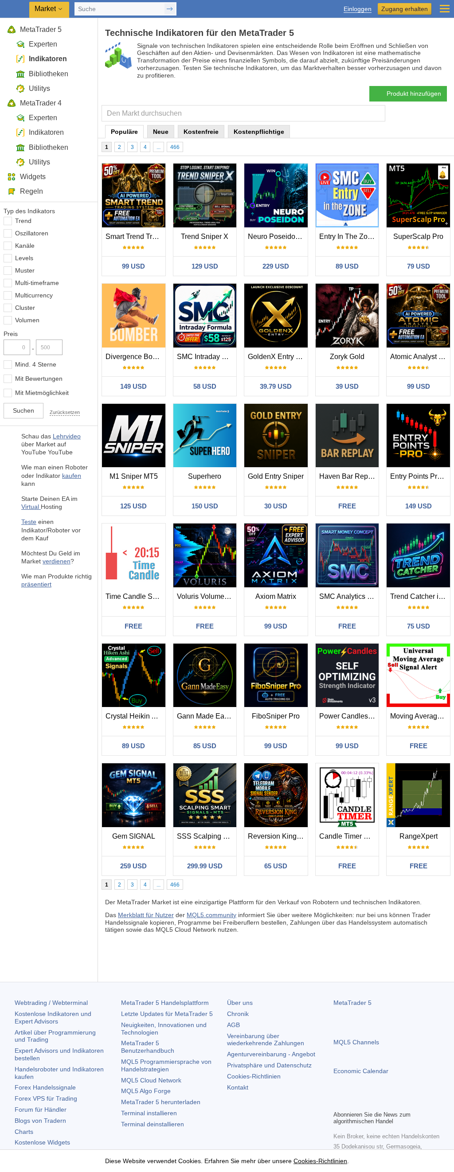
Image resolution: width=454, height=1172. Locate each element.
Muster (25, 270)
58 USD (204, 386)
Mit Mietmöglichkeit (42, 392)
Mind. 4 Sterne (35, 364)
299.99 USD (205, 866)
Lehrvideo (67, 436)
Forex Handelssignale (45, 1087)
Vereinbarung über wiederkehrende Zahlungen (265, 1039)
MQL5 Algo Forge (146, 1090)
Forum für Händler (41, 1109)
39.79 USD (276, 386)
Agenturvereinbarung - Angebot (271, 1054)
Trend (23, 220)
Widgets (33, 176)
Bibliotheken (48, 74)
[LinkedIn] (395, 1102)
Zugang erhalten (404, 8)
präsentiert (36, 584)
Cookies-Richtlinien (254, 1076)
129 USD (205, 266)
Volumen (27, 320)
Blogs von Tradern (40, 1120)
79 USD (418, 266)
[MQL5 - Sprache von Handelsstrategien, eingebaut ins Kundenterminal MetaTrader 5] (15, 9)
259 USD (133, 866)
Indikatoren (48, 59)
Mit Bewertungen (39, 378)
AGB (233, 1024)
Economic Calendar (360, 1070)
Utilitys (39, 88)
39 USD (347, 386)
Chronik (238, 1013)
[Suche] (377, 113)
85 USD (204, 746)
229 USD (275, 266)
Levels (24, 258)
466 (175, 147)
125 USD (133, 506)
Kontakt (237, 1087)
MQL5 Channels (356, 1042)
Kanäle (25, 245)
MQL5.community (211, 914)
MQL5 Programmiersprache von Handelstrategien (166, 1065)
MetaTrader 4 (41, 103)
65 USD (275, 866)
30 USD (275, 506)
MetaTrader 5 (41, 29)
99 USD (133, 266)
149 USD (133, 386)
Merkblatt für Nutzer (146, 914)
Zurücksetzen (65, 412)
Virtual (31, 506)
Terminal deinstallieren (152, 1124)
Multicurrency (34, 295)
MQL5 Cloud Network (151, 1080)
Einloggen (358, 9)
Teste (28, 521)
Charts (24, 1131)
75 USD (418, 626)
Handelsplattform (165, 1002)
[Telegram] (353, 1102)
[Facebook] (338, 1102)
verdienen (56, 561)
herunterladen (160, 1102)
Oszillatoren (31, 233)
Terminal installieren (149, 1113)
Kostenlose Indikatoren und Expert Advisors (53, 1017)
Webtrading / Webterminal (51, 1002)
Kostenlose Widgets (42, 1142)
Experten (43, 44)
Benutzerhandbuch (147, 1046)
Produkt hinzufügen (414, 93)
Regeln (31, 191)
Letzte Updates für (167, 1013)
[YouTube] (381, 1102)
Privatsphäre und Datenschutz (269, 1065)
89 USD (347, 266)
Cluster (25, 307)
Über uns (240, 1002)
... (158, 147)
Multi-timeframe (37, 282)
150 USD (205, 506)
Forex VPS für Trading (46, 1098)
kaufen (71, 475)
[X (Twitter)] (367, 1102)
